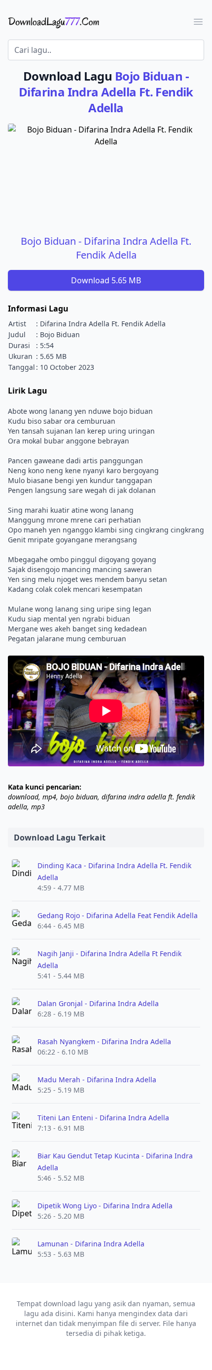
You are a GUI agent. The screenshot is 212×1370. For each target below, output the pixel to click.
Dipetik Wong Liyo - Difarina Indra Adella (105, 1205)
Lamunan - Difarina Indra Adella (90, 1243)
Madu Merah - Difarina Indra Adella (96, 1079)
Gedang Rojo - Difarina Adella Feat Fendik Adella (117, 915)
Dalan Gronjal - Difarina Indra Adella (98, 1003)
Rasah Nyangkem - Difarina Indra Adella (104, 1041)
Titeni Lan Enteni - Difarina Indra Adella (103, 1117)
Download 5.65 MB (106, 280)
